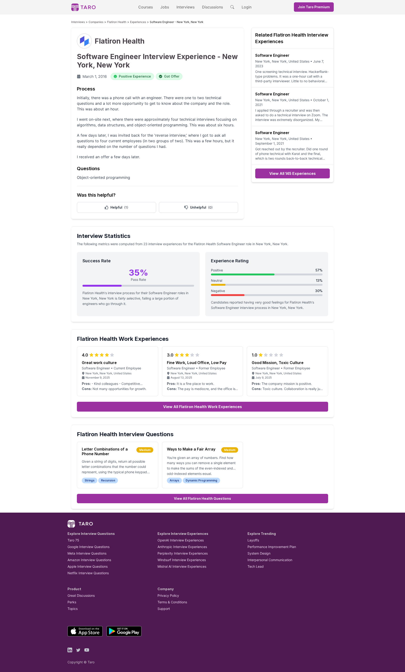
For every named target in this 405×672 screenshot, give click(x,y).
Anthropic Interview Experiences (182, 547)
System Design (259, 553)
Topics (73, 609)
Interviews (185, 7)
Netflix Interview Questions (88, 573)
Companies (96, 22)
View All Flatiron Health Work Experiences (202, 406)
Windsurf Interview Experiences (182, 560)
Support (164, 609)
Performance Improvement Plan (272, 547)
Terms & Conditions (172, 602)
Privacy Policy (168, 595)
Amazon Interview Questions (89, 560)
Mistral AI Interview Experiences (182, 566)
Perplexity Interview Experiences (183, 553)
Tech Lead (256, 566)
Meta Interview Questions (87, 553)
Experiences (138, 22)
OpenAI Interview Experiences (181, 540)
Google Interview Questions (88, 547)
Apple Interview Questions (88, 566)
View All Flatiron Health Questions (202, 498)
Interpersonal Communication (270, 560)
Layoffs (253, 540)
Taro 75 (73, 540)
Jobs (164, 7)
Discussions (212, 7)
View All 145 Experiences (292, 173)
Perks (72, 602)
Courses (145, 7)
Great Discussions (81, 595)
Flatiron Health (116, 22)
